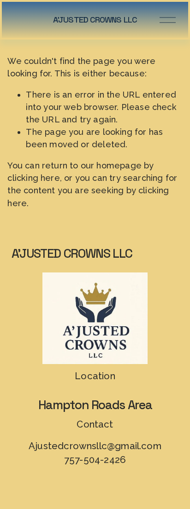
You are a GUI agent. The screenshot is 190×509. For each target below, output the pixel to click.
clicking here (33, 178)
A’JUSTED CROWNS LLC (95, 19)
